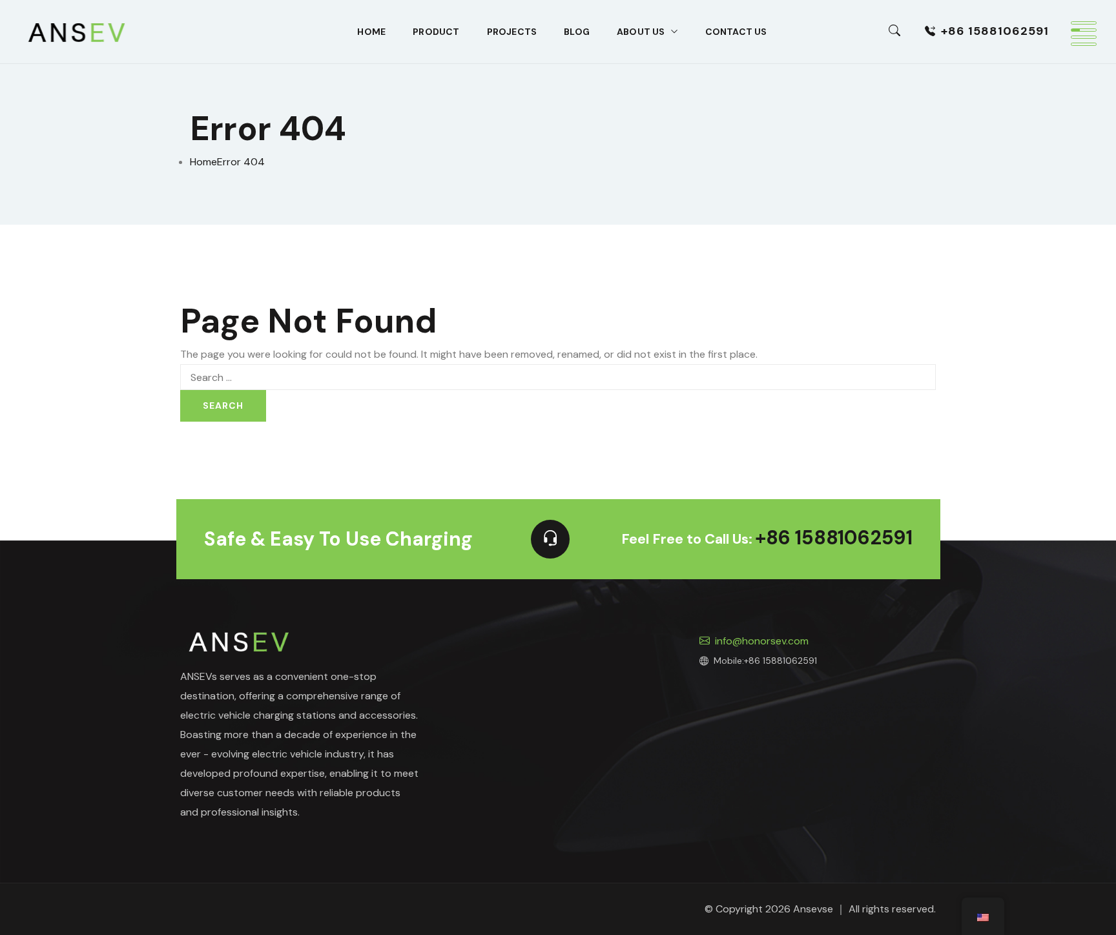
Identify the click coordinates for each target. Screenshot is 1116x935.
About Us (641, 31)
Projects (512, 31)
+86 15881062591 (995, 31)
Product (436, 31)
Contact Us (736, 31)
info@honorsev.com (762, 641)
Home (371, 31)
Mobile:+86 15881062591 (765, 660)
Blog (577, 31)
